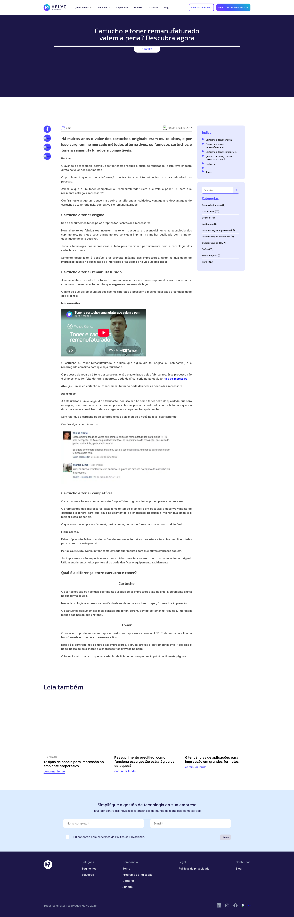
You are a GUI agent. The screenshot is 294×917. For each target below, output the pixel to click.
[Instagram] (235, 905)
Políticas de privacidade (194, 868)
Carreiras (128, 880)
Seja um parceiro (201, 7)
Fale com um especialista (233, 7)
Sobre (126, 868)
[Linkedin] (219, 905)
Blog (239, 868)
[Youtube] (246, 905)
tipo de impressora (175, 378)
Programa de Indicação (137, 874)
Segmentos (89, 868)
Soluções (88, 874)
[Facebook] (227, 905)
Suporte (127, 887)
